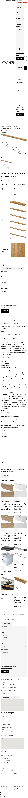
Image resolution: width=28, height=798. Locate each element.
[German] (22, 2)
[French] (24, 2)
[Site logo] (8, 62)
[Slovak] (19, 2)
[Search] (25, 68)
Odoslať (20, 58)
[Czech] (26, 2)
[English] (21, 2)
